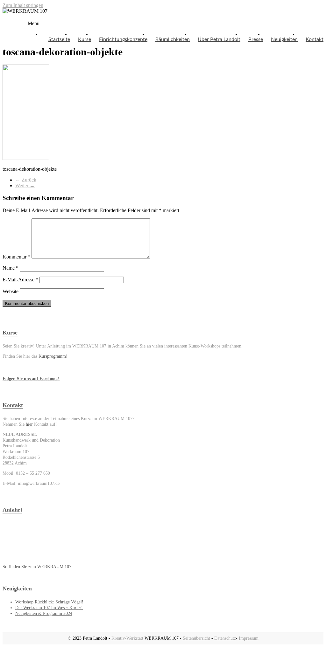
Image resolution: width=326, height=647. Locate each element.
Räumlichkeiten (172, 39)
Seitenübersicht (196, 638)
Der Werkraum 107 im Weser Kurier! (49, 607)
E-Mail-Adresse (20, 279)
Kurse (84, 39)
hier (29, 424)
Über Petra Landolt (219, 39)
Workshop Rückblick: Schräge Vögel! (49, 602)
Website (10, 291)
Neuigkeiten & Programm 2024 (43, 613)
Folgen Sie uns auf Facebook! (31, 378)
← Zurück (25, 179)
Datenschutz (225, 638)
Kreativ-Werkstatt (127, 638)
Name (10, 268)
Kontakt (314, 39)
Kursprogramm (52, 356)
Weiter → (25, 185)
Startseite (59, 39)
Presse (255, 39)
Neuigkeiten (284, 39)
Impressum (249, 638)
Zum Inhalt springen (23, 5)
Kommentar (16, 256)
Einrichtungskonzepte (123, 39)
